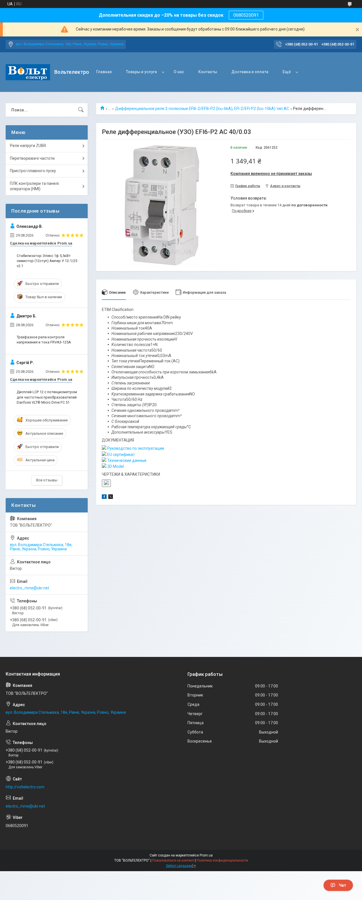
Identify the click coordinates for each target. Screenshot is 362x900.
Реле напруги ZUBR (28, 145)
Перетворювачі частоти (32, 158)
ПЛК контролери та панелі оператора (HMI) (34, 186)
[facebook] (104, 497)
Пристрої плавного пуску (33, 170)
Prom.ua (206, 855)
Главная (104, 72)
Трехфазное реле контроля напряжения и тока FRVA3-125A (44, 339)
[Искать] (81, 110)
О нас (179, 72)
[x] (110, 497)
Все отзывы (46, 480)
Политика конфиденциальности (222, 860)
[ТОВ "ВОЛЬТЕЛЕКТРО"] (28, 72)
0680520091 (246, 15)
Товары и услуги (141, 72)
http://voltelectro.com (25, 787)
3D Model (115, 466)
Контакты (207, 72)
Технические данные (126, 460)
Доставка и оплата (249, 72)
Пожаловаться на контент (173, 860)
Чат (342, 885)
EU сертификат (120, 454)
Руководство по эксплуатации (135, 448)
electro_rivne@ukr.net (29, 588)
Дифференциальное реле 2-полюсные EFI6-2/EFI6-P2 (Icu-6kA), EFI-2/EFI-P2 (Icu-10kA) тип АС (202, 108)
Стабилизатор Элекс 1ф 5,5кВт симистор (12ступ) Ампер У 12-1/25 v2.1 (47, 261)
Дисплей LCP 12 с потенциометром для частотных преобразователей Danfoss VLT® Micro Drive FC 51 (47, 397)
